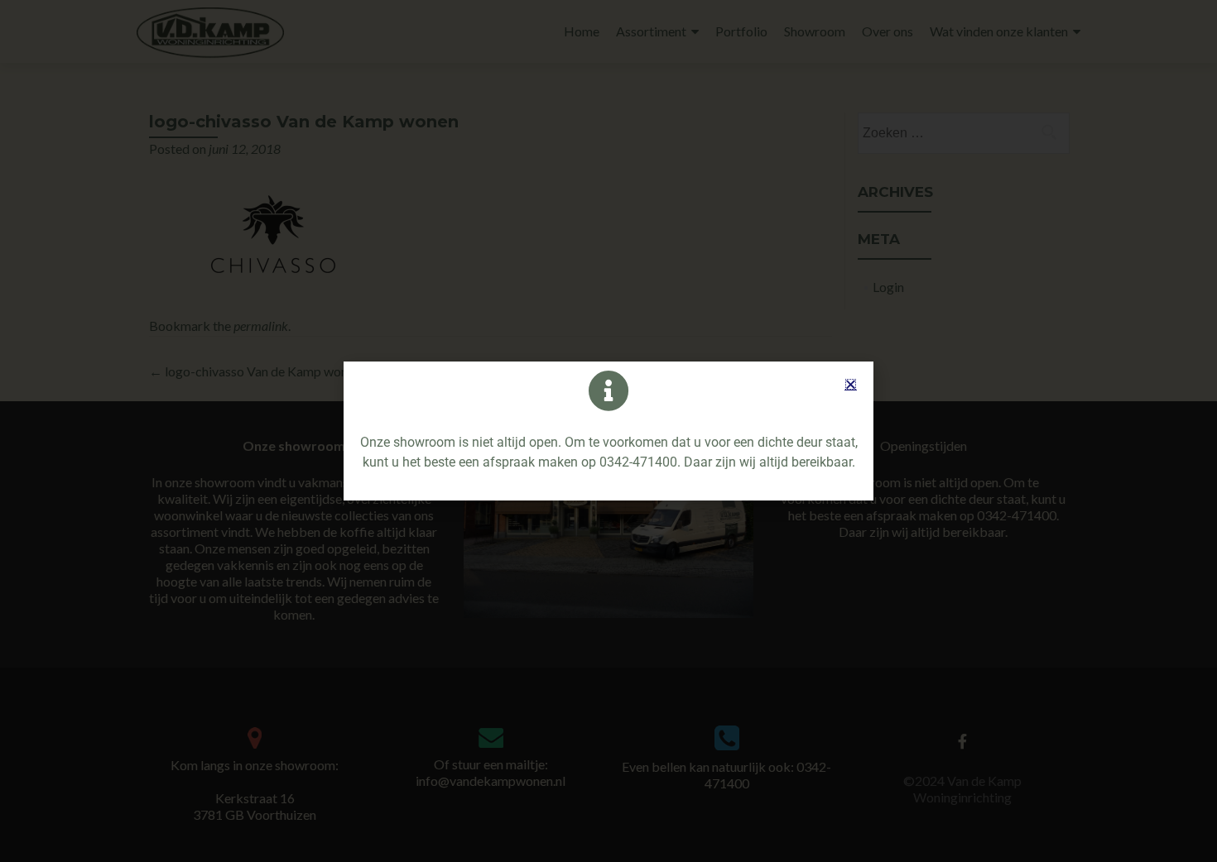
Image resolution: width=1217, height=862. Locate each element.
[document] (608, 431)
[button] (850, 384)
